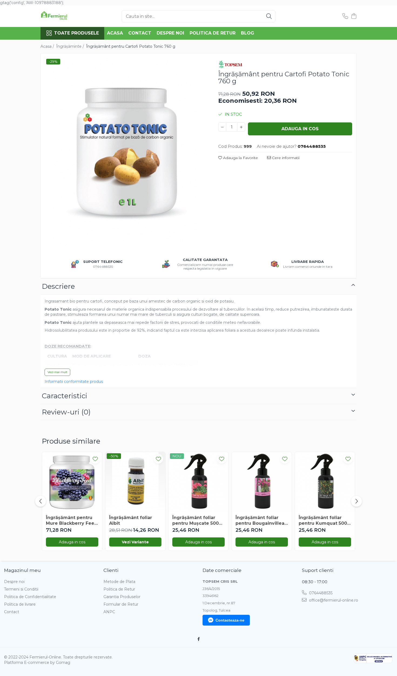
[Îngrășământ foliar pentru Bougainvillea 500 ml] (262, 482)
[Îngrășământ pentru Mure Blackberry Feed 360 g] (72, 482)
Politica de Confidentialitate (30, 596)
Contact (139, 33)
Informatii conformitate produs (74, 381)
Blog (247, 33)
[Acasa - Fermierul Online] (68, 16)
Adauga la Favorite (240, 157)
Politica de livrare (20, 604)
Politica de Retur (212, 33)
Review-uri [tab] (66, 412)
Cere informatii (285, 157)
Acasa (115, 33)
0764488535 (320, 593)
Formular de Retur (120, 604)
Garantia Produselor (121, 596)
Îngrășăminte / (70, 46)
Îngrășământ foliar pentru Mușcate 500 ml (195, 520)
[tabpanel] (125, 151)
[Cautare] (269, 16)
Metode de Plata (119, 581)
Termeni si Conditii (21, 589)
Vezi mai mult (57, 372)
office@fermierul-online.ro (333, 600)
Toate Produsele (76, 33)
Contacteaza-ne (230, 620)
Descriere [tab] (58, 286)
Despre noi (170, 33)
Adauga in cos (300, 128)
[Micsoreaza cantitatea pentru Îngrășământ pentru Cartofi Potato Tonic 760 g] (222, 127)
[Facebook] (198, 639)
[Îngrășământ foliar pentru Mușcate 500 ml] (198, 482)
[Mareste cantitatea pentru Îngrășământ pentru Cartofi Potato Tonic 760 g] (241, 127)
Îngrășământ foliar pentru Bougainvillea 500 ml (259, 520)
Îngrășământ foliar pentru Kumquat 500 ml (323, 520)
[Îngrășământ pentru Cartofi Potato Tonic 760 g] (125, 151)
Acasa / (48, 46)
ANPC (109, 611)
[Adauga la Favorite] (95, 459)
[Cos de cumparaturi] (353, 16)
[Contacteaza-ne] (345, 16)
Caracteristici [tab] (64, 396)
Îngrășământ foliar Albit (130, 520)
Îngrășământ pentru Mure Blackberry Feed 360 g (71, 520)
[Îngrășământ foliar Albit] (135, 482)
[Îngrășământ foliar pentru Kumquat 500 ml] (325, 482)
